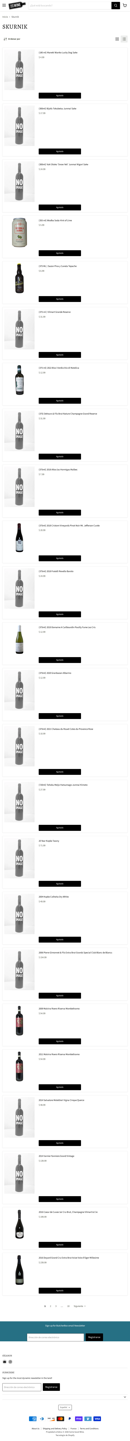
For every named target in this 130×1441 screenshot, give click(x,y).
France (73, 1428)
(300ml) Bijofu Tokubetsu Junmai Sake (57, 108)
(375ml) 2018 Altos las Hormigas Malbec (58, 469)
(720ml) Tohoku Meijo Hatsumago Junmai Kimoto (63, 785)
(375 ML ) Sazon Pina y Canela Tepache (58, 266)
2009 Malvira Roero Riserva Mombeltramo (59, 1008)
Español (63, 1407)
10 (68, 1306)
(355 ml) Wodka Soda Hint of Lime (55, 220)
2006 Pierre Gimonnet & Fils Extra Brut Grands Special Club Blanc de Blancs (75, 952)
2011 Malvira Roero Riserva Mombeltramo (59, 1054)
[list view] (124, 39)
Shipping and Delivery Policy (55, 1428)
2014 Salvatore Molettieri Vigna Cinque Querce (61, 1100)
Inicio (5, 17)
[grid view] (117, 39)
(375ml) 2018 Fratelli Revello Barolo (56, 571)
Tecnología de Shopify (65, 1435)
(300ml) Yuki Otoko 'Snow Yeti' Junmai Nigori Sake (63, 164)
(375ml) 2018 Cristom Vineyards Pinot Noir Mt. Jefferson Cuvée (69, 525)
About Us (35, 1428)
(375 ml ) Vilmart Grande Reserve (55, 312)
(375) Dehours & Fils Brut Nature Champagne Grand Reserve (68, 413)
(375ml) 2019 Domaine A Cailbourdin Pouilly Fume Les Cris (67, 627)
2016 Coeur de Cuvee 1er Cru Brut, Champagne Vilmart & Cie (68, 1212)
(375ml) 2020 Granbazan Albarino (55, 673)
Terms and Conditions (89, 1428)
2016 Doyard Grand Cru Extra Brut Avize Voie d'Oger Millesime (69, 1257)
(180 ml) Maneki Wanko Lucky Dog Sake (58, 52)
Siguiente (79, 1306)
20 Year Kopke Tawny (49, 841)
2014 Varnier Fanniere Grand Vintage (56, 1156)
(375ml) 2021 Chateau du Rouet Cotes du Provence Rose (66, 729)
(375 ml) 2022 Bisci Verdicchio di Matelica (59, 368)
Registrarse (94, 1337)
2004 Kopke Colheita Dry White (54, 896)
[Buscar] (115, 5)
